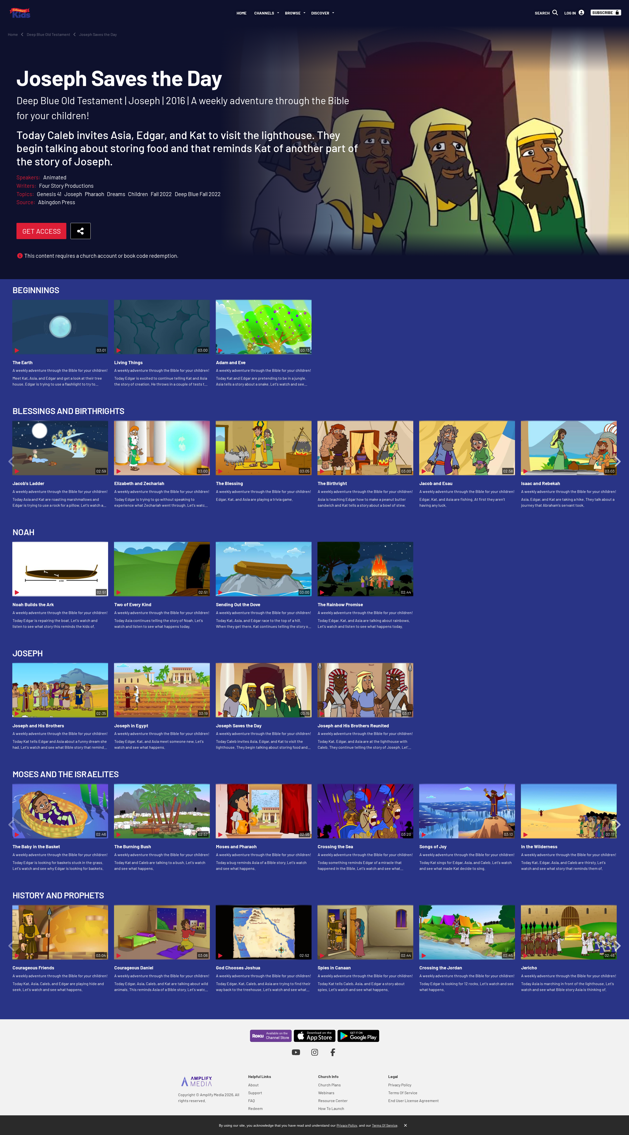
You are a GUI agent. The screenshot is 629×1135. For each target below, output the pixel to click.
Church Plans (329, 1084)
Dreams (116, 194)
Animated (54, 177)
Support (255, 1092)
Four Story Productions (66, 185)
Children (138, 194)
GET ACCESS (41, 231)
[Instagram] (314, 1052)
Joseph (73, 194)
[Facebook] (333, 1052)
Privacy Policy (399, 1084)
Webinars (326, 1092)
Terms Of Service (402, 1092)
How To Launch (331, 1108)
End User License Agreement (413, 1100)
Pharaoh (94, 194)
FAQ (251, 1100)
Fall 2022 (161, 194)
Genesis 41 (49, 194)
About (253, 1084)
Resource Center (333, 1100)
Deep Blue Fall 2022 (198, 194)
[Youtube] (296, 1052)
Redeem (255, 1108)
